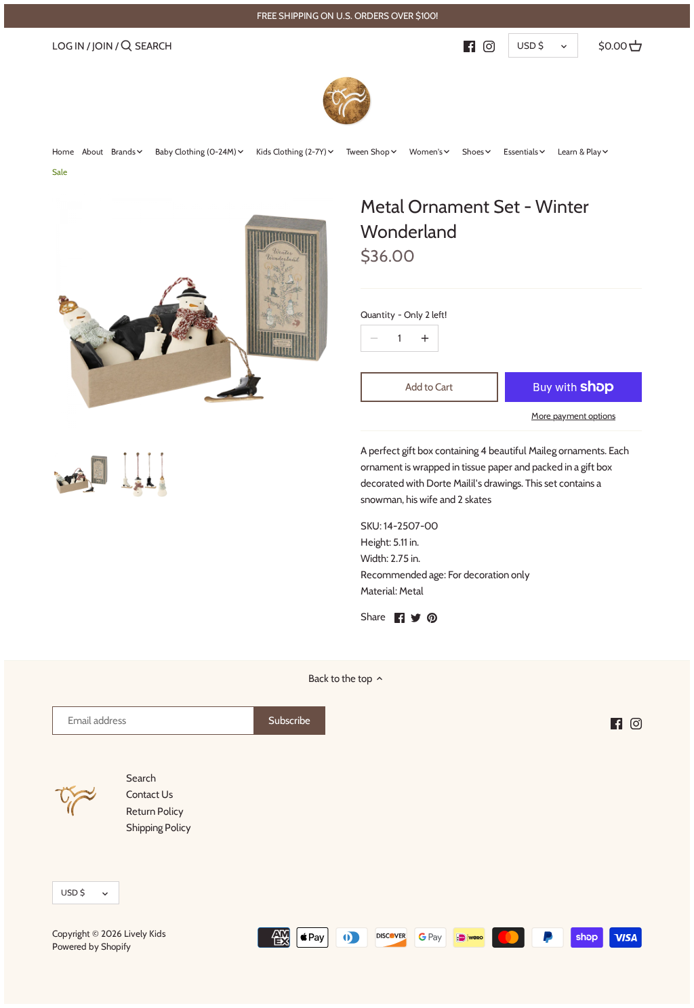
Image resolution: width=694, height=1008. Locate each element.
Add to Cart (429, 387)
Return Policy (155, 811)
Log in (68, 46)
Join (102, 46)
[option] (80, 474)
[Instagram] (489, 45)
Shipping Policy (158, 828)
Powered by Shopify (91, 946)
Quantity (404, 314)
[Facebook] (469, 45)
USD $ (530, 45)
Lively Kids (145, 933)
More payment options (573, 415)
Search (141, 778)
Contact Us (149, 794)
